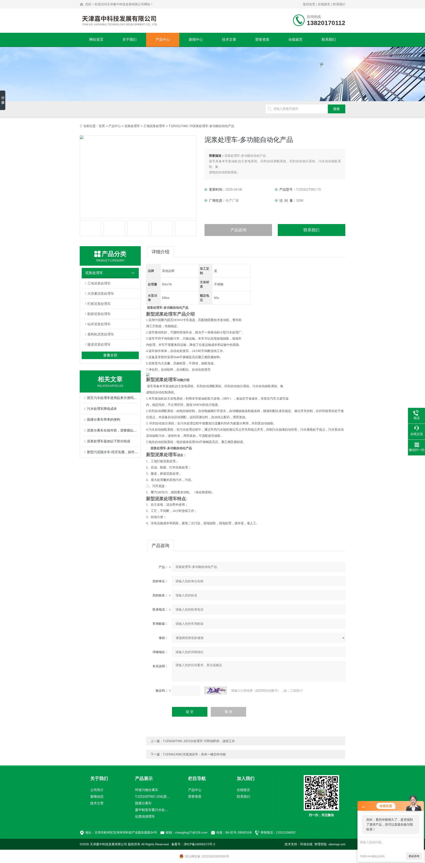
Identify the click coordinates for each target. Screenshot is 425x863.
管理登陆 (320, 844)
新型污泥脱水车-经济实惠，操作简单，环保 (112, 452)
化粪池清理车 (145, 816)
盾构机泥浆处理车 (100, 334)
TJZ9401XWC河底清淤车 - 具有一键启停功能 (194, 754)
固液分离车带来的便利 (103, 419)
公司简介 (97, 790)
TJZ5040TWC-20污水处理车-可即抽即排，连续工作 (199, 741)
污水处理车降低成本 (102, 408)
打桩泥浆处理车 (99, 304)
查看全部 (110, 355)
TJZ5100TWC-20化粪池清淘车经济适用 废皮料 (153, 796)
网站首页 (96, 39)
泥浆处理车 (132, 126)
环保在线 (306, 844)
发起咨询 (414, 856)
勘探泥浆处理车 (99, 314)
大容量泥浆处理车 (100, 293)
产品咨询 (238, 230)
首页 (102, 126)
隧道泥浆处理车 (99, 344)
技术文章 (229, 39)
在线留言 (324, 4)
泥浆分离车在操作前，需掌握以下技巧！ (112, 430)
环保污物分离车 (146, 790)
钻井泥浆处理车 (99, 324)
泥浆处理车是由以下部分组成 (108, 441)
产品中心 (163, 39)
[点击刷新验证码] (216, 690)
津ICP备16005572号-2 (199, 844)
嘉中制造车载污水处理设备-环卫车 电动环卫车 (153, 810)
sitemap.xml (336, 844)
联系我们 (339, 4)
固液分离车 (143, 803)
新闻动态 (97, 796)
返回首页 (309, 4)
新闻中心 (196, 39)
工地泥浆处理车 (154, 126)
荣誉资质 (262, 39)
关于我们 (129, 39)
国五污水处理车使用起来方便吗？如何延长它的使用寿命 (112, 398)
